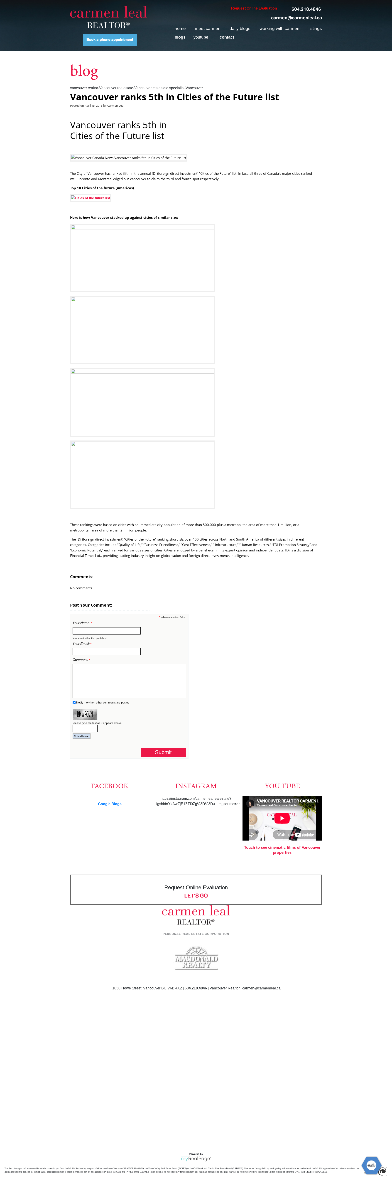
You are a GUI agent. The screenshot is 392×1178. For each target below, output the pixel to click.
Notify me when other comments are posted (103, 702)
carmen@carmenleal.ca (296, 17)
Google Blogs (110, 804)
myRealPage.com (196, 1159)
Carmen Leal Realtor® (108, 17)
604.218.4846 (306, 9)
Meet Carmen (207, 28)
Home (180, 28)
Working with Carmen (279, 28)
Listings (315, 28)
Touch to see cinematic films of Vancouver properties (282, 850)
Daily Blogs (240, 28)
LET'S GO (196, 896)
